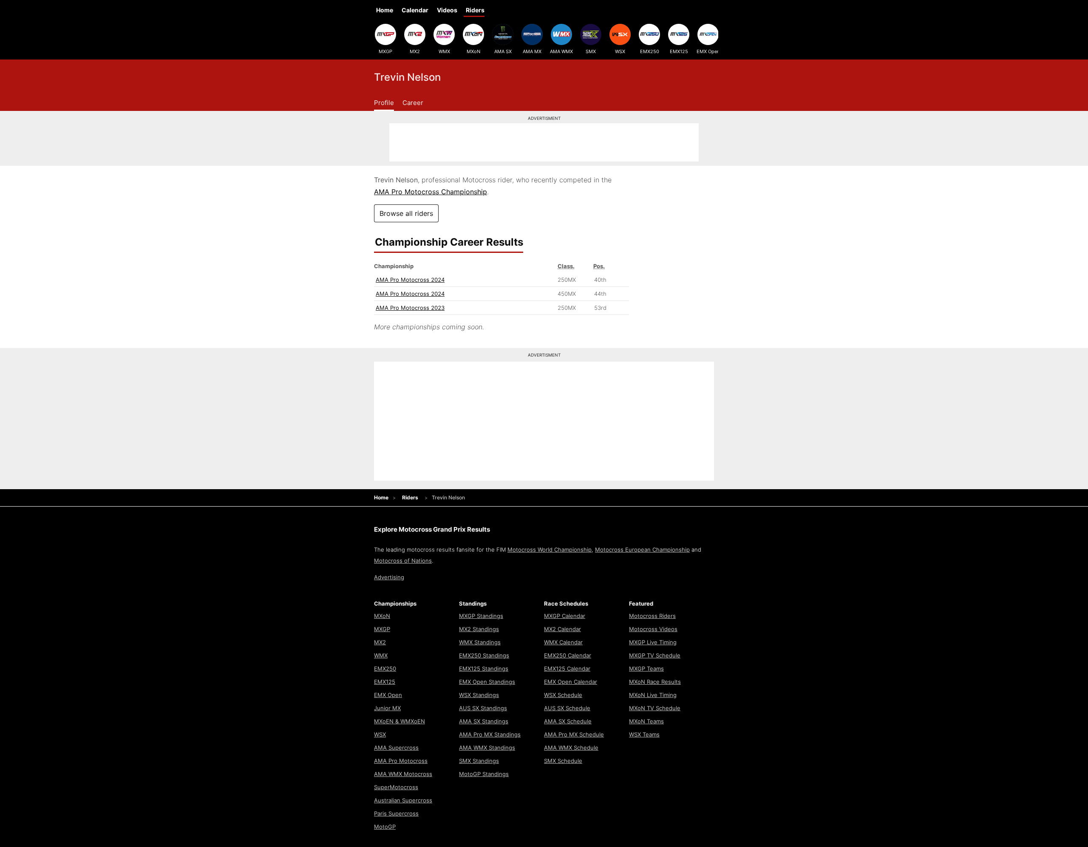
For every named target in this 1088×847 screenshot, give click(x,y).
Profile (384, 103)
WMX (444, 51)
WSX (620, 51)
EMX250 (649, 51)
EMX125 (679, 51)
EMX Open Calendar (570, 681)
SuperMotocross (396, 787)
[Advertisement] (544, 142)
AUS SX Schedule (567, 708)
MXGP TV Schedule (654, 655)
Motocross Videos (653, 629)
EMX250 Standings (484, 655)
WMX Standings (480, 642)
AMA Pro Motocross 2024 (410, 279)
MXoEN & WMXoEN (399, 721)
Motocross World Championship (549, 549)
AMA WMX (561, 51)
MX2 (415, 51)
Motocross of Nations (403, 560)
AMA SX (503, 51)
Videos (447, 10)
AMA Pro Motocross (401, 760)
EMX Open (708, 51)
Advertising (389, 577)
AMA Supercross (396, 747)
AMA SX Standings (483, 721)
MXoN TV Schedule (654, 708)
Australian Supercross (403, 800)
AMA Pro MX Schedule (574, 734)
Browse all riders (406, 213)
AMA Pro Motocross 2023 (410, 307)
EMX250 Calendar (567, 655)
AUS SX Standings (483, 708)
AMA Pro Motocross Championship (430, 191)
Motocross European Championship (642, 549)
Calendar (415, 10)
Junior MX (387, 708)
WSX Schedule (563, 694)
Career (412, 103)
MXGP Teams (646, 668)
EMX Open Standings (487, 681)
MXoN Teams (646, 721)
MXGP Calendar (564, 615)
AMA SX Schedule (568, 721)
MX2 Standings (479, 629)
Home (384, 10)
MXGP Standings (481, 615)
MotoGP (385, 826)
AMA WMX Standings (487, 747)
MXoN (473, 51)
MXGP (385, 51)
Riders (475, 10)
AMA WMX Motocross (403, 774)
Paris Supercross (396, 813)
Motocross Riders (652, 615)
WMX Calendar (563, 642)
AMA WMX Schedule (571, 747)
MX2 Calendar (562, 629)
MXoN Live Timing (653, 694)
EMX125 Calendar (567, 668)
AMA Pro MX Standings (490, 734)
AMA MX (532, 51)
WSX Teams (644, 734)
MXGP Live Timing (653, 642)
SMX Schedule (563, 760)
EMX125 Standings (483, 668)
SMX (591, 51)
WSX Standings (479, 694)
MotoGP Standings (484, 774)
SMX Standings (479, 760)
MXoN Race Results (655, 681)
